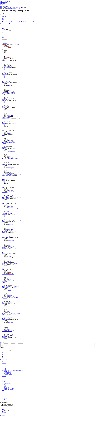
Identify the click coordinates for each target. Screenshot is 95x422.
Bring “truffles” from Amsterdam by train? (9, 142)
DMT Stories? (4, 179)
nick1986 (4, 337)
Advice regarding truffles (6, 236)
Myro (4, 269)
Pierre (4, 187)
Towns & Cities (12, 7)
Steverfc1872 (10, 295)
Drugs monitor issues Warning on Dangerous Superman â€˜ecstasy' (12, 220)
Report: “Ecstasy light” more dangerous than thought (10, 202)
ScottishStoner (5, 248)
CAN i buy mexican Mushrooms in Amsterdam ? (10, 297)
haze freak (5, 74)
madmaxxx (10, 64)
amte (4, 232)
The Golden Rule (5, 43)
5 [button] (2, 34)
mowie (4, 226)
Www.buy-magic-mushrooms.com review (8, 92)
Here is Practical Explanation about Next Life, (9, 231)
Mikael (4, 214)
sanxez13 (4, 143)
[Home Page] (3, 5)
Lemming (4, 44)
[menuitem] (3, 18)
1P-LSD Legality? (5, 192)
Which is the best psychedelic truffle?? (8, 274)
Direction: (16, 343)
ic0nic (9, 245)
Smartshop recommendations (6, 117)
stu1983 (4, 107)
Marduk (9, 261)
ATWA (4, 180)
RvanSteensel (10, 140)
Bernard (4, 148)
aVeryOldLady (10, 229)
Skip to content (2, 14)
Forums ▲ (7, 6)
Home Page (2, 7)
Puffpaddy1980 (10, 224)
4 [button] (2, 354)
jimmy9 (4, 60)
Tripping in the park (5, 163)
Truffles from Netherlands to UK (7, 66)
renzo (9, 284)
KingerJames (10, 79)
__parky (4, 67)
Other (18, 44)
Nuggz (9, 211)
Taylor (4, 93)
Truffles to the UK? (5, 281)
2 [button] (2, 32)
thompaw (9, 290)
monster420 (5, 298)
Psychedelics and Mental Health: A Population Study (10, 158)
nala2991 (4, 123)
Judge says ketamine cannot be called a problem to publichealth (12, 174)
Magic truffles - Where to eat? (7, 73)
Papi (4, 221)
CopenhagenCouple (11, 151)
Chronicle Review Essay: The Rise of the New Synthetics (11, 313)
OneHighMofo (10, 115)
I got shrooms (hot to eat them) (7, 331)
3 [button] (2, 33)
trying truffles (4, 258)
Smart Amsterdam (11, 167)
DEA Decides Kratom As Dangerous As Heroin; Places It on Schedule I (13, 208)
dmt (3, 59)
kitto (9, 329)
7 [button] (2, 36)
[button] (4, 28)
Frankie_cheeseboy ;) (6, 118)
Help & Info (20, 7)
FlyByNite (10, 133)
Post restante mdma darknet (6, 122)
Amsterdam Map (6, 7)
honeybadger (5, 130)
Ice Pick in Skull (6, 324)
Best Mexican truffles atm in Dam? (7, 186)
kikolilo (4, 112)
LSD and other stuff (5, 336)
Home (1, 6)
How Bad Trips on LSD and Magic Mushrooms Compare (11, 286)
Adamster (4, 253)
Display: (2, 343)
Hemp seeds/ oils (5, 252)
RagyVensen (10, 85)
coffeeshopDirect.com (3, 0)
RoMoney (5, 100)
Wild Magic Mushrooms (6, 99)
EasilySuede (5, 82)
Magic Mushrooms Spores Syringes (8, 302)
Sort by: (9, 343)
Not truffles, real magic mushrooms (7, 247)
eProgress (9, 97)
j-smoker (9, 279)
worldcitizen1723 (11, 218)
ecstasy (3, 135)
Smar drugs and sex (5, 147)
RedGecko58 (10, 120)
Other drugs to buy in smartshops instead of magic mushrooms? (12, 129)
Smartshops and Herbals (6, 23)
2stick (4, 159)
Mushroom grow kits (5, 106)
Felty (4, 282)
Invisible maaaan (6, 164)
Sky (4, 264)
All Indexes (16, 7)
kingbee (9, 104)
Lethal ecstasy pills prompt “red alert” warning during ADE (11, 197)
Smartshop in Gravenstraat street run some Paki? (9, 268)
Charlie (4, 153)
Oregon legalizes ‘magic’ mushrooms (8, 81)
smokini (9, 161)
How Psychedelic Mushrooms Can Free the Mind (10, 318)
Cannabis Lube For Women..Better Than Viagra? (10, 263)
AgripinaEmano (10, 145)
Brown (9, 110)
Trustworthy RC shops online (7, 213)
